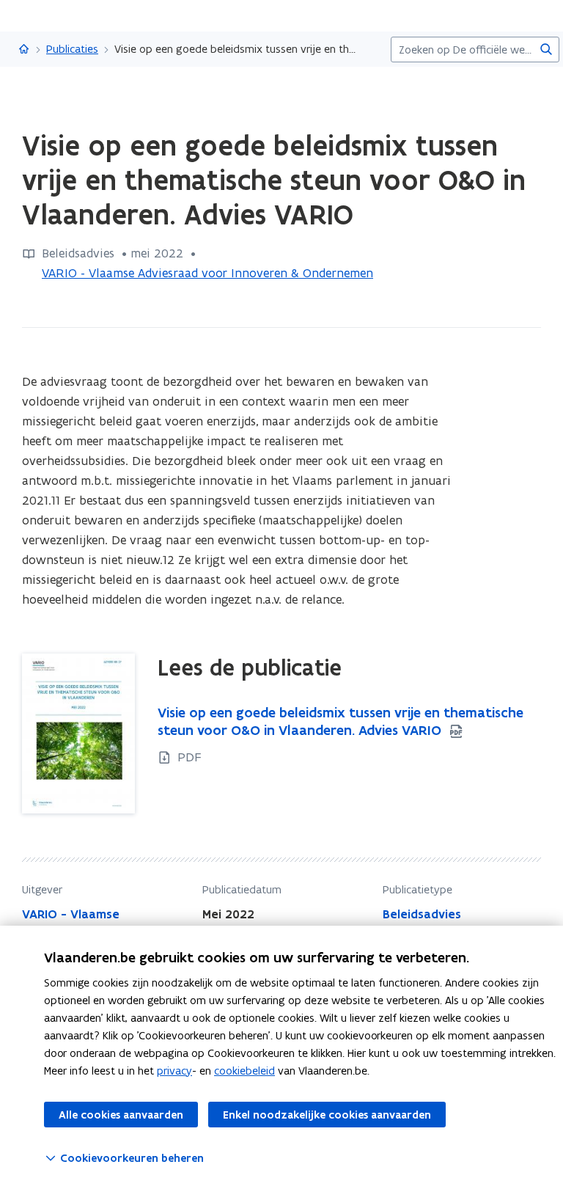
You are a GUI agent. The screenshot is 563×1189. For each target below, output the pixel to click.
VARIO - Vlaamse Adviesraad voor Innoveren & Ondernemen (207, 273)
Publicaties (72, 49)
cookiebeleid (244, 1071)
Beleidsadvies (422, 914)
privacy (174, 1071)
